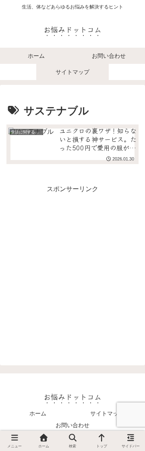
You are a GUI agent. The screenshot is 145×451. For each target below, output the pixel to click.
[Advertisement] (72, 268)
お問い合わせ (72, 425)
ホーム (37, 413)
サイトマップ (107, 413)
